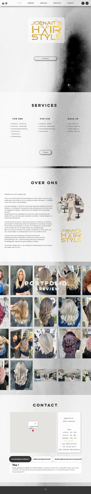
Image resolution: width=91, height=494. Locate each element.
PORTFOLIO (46, 283)
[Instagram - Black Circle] (87, 3)
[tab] (20, 459)
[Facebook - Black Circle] (82, 3)
